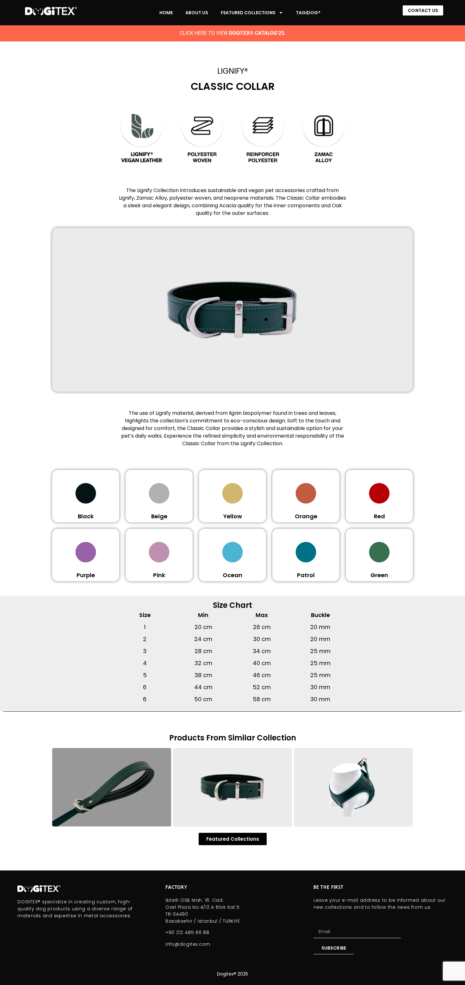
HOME (166, 12)
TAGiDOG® (308, 12)
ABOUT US (196, 12)
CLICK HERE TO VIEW (233, 33)
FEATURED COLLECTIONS (248, 12)
